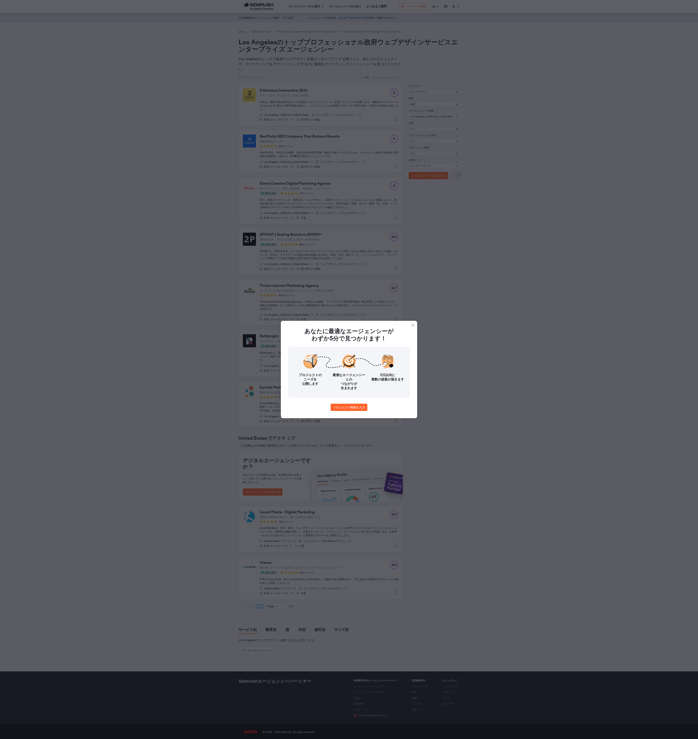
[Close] (412, 325)
